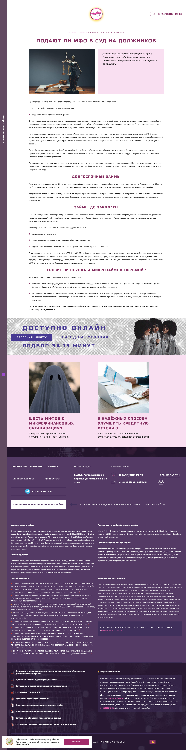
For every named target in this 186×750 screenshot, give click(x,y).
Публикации (19, 466)
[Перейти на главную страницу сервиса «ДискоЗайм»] (96, 14)
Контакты (36, 466)
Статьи (82, 32)
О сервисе (52, 466)
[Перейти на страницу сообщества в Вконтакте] (161, 482)
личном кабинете (115, 698)
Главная (72, 32)
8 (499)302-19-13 (107, 708)
